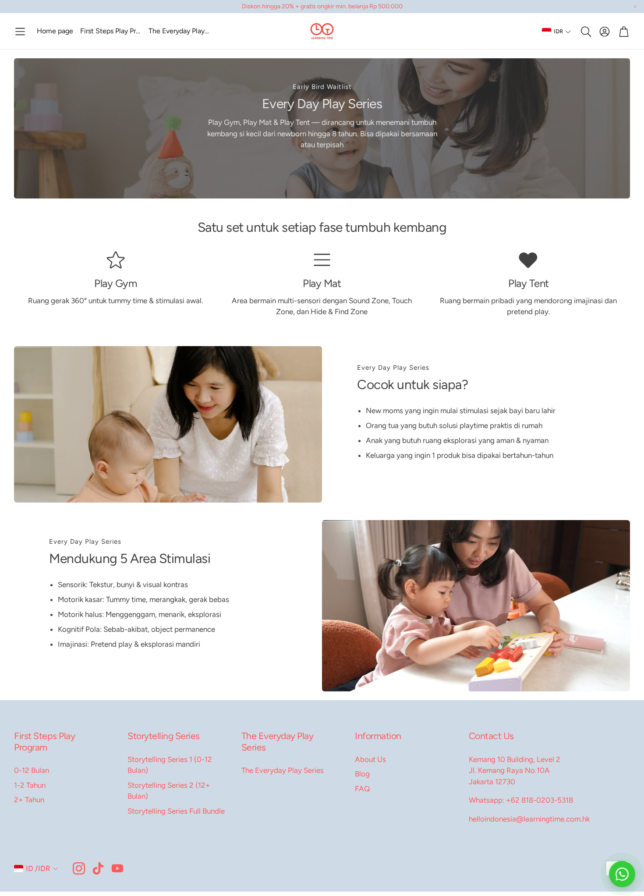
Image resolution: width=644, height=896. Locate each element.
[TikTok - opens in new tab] (98, 868)
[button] (20, 31)
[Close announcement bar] (635, 6)
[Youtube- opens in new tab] (117, 868)
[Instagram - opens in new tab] (79, 868)
